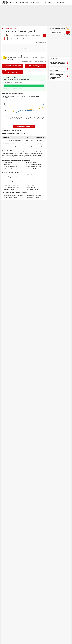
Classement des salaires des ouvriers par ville (36, 66)
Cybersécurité (47, 2)
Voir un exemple (66, 34)
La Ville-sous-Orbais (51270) (33, 162)
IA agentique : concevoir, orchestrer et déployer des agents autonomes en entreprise (57, 76)
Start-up (38, 2)
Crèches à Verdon (30, 174)
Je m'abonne (23, 85)
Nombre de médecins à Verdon (34, 181)
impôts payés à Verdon (17, 130)
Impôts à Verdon (8, 179)
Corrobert (19, 38)
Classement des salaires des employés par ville (13, 71)
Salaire (6, 28)
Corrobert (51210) (8, 162)
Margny (24, 38)
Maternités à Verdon (31, 176)
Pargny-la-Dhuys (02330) (10, 166)
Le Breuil (38, 38)
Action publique (24, 2)
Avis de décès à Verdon (10, 183)
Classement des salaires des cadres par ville (13, 66)
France (10, 28)
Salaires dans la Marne (32, 168)
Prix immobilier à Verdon (32, 189)
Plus (61, 2)
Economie (56, 2)
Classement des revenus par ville (25, 126)
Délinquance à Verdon (31, 183)
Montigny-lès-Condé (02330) (33, 166)
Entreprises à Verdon (31, 187)
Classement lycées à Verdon (11, 187)
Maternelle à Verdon (9, 189)
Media (32, 2)
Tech (17, 2)
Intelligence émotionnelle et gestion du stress (57, 69)
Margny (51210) (7, 164)
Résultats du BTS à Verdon (32, 197)
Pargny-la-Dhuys (31, 38)
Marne (15, 28)
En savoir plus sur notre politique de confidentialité (13, 88)
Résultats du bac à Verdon (10, 197)
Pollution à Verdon (30, 185)
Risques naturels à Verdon (32, 179)
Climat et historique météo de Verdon (13, 181)
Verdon (6, 174)
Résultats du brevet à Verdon (33, 195)
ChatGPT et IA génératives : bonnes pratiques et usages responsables (57, 63)
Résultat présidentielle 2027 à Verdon (13, 195)
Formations (54, 58)
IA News (12, 2)
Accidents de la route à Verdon (12, 185)
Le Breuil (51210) (8, 168)
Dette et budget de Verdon (11, 176)
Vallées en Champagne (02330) (34, 164)
